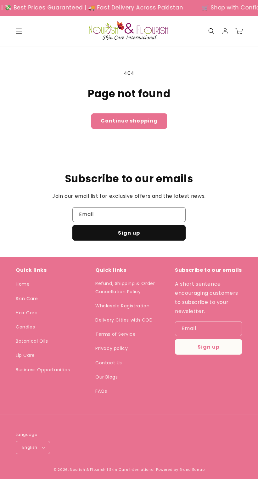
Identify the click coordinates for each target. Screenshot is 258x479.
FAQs (101, 391)
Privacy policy (111, 348)
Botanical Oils (32, 341)
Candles (25, 327)
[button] (19, 31)
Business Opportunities (43, 370)
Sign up (129, 233)
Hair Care (26, 313)
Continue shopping (129, 120)
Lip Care (25, 355)
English (29, 447)
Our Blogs (106, 377)
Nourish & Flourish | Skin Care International (112, 469)
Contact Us (108, 363)
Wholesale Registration (122, 306)
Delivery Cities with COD (124, 320)
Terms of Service (115, 334)
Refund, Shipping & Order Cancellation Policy (125, 287)
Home (23, 284)
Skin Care (27, 298)
